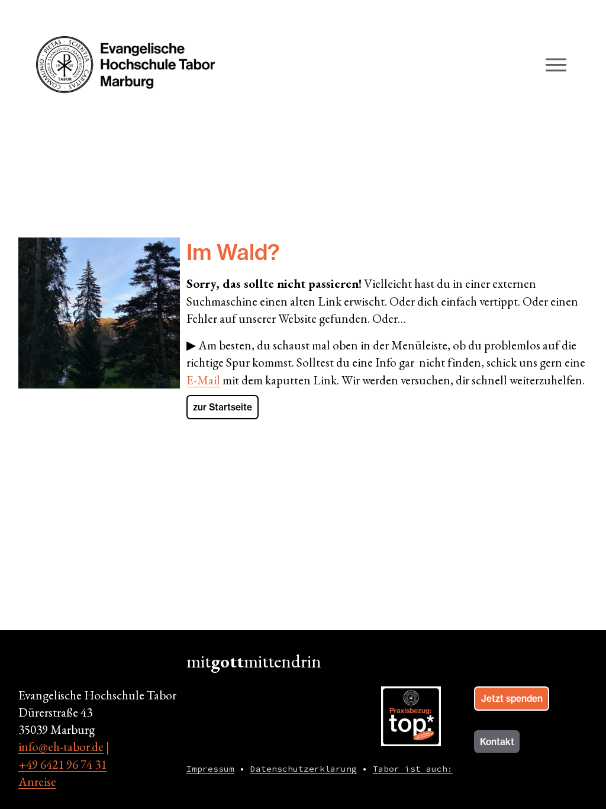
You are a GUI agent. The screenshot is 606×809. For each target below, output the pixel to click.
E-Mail (203, 380)
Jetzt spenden (512, 698)
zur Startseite (222, 407)
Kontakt (497, 741)
